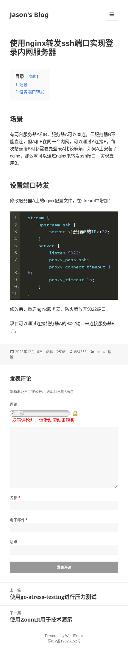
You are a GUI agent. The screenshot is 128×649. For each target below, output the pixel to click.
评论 (13, 404)
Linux (100, 351)
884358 (80, 351)
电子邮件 (19, 520)
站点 (13, 542)
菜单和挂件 (112, 14)
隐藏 (32, 77)
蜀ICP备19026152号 (64, 641)
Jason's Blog (29, 14)
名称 (15, 497)
